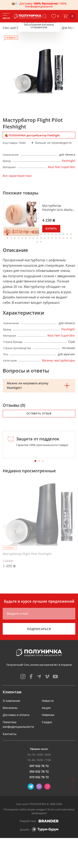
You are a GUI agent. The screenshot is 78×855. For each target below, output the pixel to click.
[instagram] (22, 676)
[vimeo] (47, 676)
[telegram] (39, 676)
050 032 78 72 (39, 771)
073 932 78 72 (39, 777)
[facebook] (30, 676)
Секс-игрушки (47, 28)
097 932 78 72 (39, 766)
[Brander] (48, 821)
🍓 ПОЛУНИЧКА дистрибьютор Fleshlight (32, 135)
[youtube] (55, 676)
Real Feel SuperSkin (61, 167)
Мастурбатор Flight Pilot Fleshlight (27, 554)
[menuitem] (11, 701)
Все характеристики (17, 176)
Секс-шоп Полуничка (18, 28)
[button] (55, 16)
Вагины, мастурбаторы (58, 360)
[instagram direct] (47, 786)
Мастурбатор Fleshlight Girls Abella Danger (57, 208)
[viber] (39, 786)
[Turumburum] (45, 829)
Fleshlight (68, 161)
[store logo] (28, 16)
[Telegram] (31, 786)
